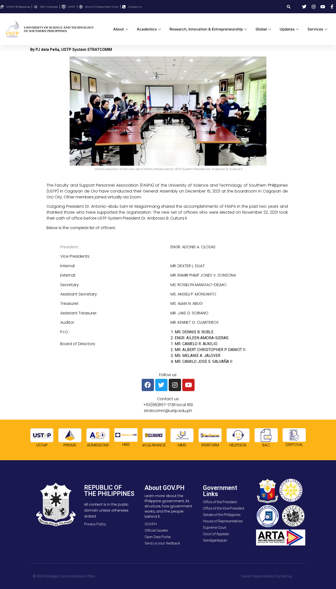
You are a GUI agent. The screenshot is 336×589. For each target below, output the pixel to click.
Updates (287, 29)
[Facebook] (148, 385)
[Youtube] (188, 385)
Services (315, 29)
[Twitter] (161, 385)
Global (261, 29)
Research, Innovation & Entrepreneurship (206, 29)
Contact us (283, 576)
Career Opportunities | (258, 576)
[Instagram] (175, 385)
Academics (147, 29)
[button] (288, 6)
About (118, 29)
